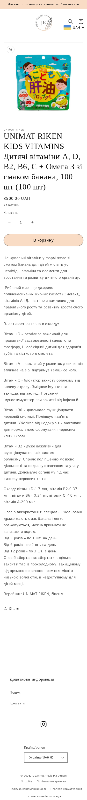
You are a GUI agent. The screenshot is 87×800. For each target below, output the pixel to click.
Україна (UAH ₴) (41, 757)
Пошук (15, 692)
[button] (6, 22)
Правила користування (66, 789)
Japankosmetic (42, 775)
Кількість (11, 212)
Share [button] (14, 608)
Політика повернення (51, 781)
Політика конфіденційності (28, 789)
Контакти (17, 703)
